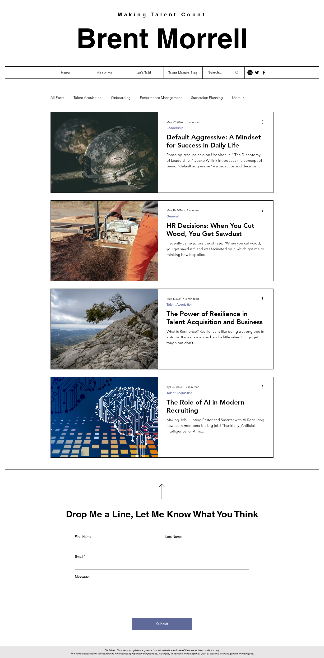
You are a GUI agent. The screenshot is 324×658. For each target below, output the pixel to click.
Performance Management (161, 98)
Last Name (173, 536)
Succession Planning (207, 98)
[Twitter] (256, 72)
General (173, 216)
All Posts (57, 98)
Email (79, 556)
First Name (83, 536)
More (236, 98)
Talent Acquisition (88, 98)
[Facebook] (263, 72)
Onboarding (120, 98)
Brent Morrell (162, 38)
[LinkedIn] (250, 72)
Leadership (175, 128)
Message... (83, 576)
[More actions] (264, 122)
